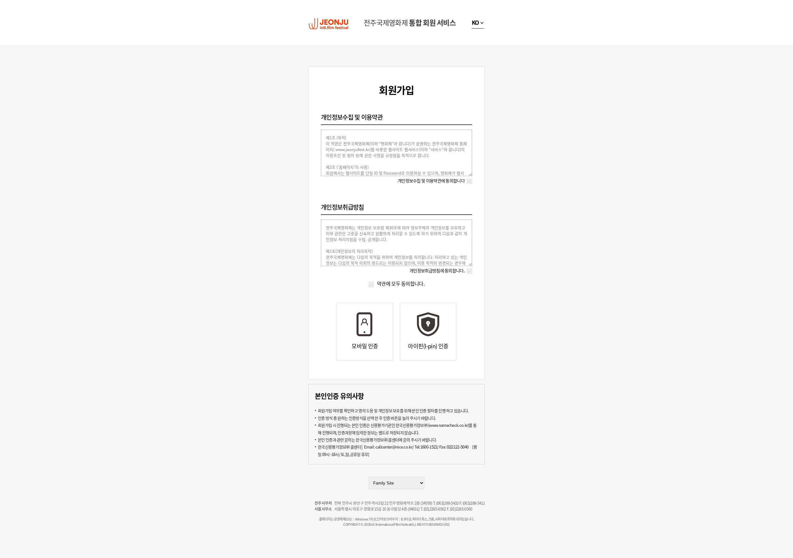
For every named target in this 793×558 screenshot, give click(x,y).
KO (475, 22)
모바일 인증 (365, 346)
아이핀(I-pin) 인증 (428, 346)
